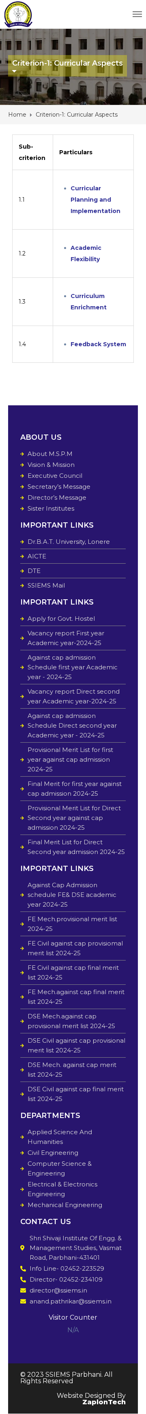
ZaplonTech (104, 1402)
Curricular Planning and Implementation (95, 200)
